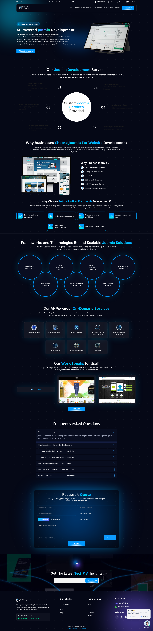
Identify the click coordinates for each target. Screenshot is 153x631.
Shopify (90, 615)
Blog (61, 613)
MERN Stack (91, 607)
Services (77, 8)
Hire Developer (64, 604)
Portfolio (62, 610)
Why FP (116, 8)
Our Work (107, 8)
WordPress (91, 613)
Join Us (62, 607)
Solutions (87, 8)
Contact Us (128, 8)
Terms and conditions (80, 628)
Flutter (90, 604)
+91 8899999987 (101, 2)
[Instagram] (121, 617)
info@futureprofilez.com (117, 2)
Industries (97, 8)
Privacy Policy (70, 628)
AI (71, 8)
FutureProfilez (132, 2)
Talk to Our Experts (26, 51)
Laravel (90, 610)
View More (76, 409)
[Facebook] (117, 617)
